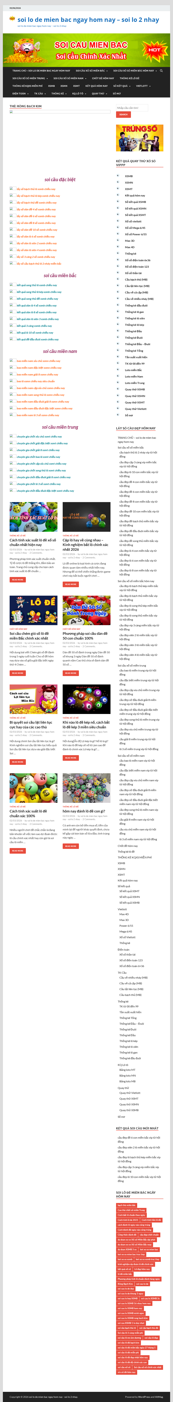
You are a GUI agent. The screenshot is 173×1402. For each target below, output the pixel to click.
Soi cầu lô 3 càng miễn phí (130, 1332)
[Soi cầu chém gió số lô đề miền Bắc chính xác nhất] (33, 612)
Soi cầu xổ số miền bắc (90, 70)
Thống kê (58, 93)
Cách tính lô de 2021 (128, 1220)
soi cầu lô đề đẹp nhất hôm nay (133, 1357)
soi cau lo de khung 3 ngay (130, 1293)
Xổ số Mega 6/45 (135, 227)
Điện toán (19, 93)
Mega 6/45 (125, 931)
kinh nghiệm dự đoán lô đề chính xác (135, 1264)
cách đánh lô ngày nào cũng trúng (134, 1225)
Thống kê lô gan (134, 311)
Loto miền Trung (134, 382)
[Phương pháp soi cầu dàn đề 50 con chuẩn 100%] (86, 612)
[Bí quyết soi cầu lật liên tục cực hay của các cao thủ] (33, 700)
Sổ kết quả (120, 86)
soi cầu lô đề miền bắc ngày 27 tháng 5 (137, 1347)
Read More (16, 579)
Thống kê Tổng (134, 350)
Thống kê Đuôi (134, 337)
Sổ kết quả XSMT (135, 214)
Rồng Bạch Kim (125, 1283)
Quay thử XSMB (135, 389)
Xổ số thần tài (133, 273)
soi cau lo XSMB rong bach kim (133, 1318)
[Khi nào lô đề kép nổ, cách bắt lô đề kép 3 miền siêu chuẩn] (86, 700)
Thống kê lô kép (134, 324)
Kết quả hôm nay (96, 86)
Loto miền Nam (134, 376)
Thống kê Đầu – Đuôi (137, 344)
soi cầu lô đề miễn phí (128, 1352)
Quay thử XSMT (135, 402)
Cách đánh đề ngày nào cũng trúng (134, 1229)
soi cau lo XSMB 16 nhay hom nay (134, 1303)
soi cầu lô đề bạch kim (128, 1342)
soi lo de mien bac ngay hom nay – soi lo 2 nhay (88, 19)
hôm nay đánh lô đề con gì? (84, 811)
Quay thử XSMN (135, 395)
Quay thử (98, 93)
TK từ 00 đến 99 (134, 363)
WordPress (144, 1396)
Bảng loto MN (127, 1075)
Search (123, 114)
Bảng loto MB (127, 1081)
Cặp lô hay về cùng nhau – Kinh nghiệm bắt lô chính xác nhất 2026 (85, 544)
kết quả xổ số (124, 1269)
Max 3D (129, 240)
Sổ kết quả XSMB (135, 201)
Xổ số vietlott (133, 221)
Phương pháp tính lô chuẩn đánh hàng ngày (139, 1279)
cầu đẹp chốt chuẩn (149, 1234)
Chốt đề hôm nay (103, 78)
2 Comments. (36, 552)
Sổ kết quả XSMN (135, 208)
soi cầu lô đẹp (151, 1337)
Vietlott (142, 86)
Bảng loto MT (127, 1069)
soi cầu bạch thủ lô (127, 1328)
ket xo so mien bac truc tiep (131, 1254)
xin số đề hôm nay (126, 1372)
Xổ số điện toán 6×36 (131, 966)
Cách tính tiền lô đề (151, 1220)
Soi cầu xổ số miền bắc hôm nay (133, 70)
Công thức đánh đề (127, 1234)
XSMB (51, 86)
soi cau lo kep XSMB (128, 1298)
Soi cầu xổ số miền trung (29, 78)
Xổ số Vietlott (127, 937)
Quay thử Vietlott (135, 408)
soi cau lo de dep (126, 1288)
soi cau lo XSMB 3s (150, 1298)
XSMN (63, 86)
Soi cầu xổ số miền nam (68, 78)
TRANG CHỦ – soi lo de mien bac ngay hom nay (41, 70)
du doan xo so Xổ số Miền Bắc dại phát (136, 1239)
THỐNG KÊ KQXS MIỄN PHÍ (27, 86)
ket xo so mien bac (149, 1249)
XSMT (76, 86)
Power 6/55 (126, 925)
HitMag (159, 1396)
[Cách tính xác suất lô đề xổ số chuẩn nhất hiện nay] (33, 518)
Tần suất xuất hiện (136, 357)
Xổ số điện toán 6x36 (137, 260)
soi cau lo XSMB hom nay (130, 1308)
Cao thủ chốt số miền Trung (131, 1210)
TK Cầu (38, 93)
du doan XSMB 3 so (127, 1249)
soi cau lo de (142, 1283)
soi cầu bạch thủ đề (148, 1328)
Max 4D (129, 247)
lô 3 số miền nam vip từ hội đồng (138, 839)
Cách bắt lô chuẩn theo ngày (131, 1215)
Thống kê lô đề (129, 78)
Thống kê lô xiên (135, 318)
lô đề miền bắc (125, 1274)
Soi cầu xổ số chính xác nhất (147, 1367)
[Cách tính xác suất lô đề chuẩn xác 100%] (33, 789)
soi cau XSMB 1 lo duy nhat (131, 1323)
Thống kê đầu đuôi (136, 305)
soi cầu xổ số (124, 1367)
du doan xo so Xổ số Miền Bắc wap (134, 1244)
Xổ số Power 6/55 (136, 234)
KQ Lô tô (77, 93)
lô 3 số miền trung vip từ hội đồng (138, 749)
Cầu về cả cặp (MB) (136, 292)
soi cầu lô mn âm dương (129, 1337)
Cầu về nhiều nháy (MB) (139, 298)
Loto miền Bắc (133, 370)
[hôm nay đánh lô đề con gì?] (86, 789)
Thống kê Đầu (133, 331)
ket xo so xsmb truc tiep (147, 1259)
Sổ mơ (117, 93)
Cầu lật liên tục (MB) (137, 285)
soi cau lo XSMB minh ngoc (131, 1313)
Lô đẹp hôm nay (142, 1269)
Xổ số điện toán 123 (137, 266)
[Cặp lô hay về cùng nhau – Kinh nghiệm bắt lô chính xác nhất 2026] (86, 518)
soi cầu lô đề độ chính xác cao (132, 1362)
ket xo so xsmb (125, 1259)
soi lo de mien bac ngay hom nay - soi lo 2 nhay (53, 1396)
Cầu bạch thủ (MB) (136, 279)
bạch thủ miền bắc (126, 1205)
